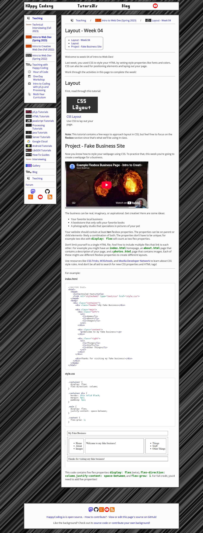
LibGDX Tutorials (41, 150)
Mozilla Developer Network (134, 260)
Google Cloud (40, 141)
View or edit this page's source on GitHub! (132, 517)
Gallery (36, 165)
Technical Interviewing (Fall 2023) (41, 28)
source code (101, 523)
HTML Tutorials (40, 116)
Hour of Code (40, 72)
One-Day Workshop (39, 78)
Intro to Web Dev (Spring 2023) (41, 38)
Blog (126, 6)
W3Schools (106, 260)
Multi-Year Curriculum (39, 96)
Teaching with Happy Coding (40, 66)
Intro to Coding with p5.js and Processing (41, 87)
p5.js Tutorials (40, 112)
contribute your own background (130, 523)
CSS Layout (74, 116)
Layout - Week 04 (161, 20)
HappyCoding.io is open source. (65, 517)
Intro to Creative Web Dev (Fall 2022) (43, 48)
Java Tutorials (39, 132)
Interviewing (39, 159)
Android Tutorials (42, 146)
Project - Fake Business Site (86, 46)
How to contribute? (96, 517)
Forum (29, 184)
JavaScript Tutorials (43, 120)
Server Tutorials (41, 137)
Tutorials (88, 6)
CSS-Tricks (93, 260)
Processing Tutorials (38, 127)
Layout (75, 43)
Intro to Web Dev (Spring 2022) (41, 57)
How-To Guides (40, 154)
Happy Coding (40, 6)
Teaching (37, 18)
